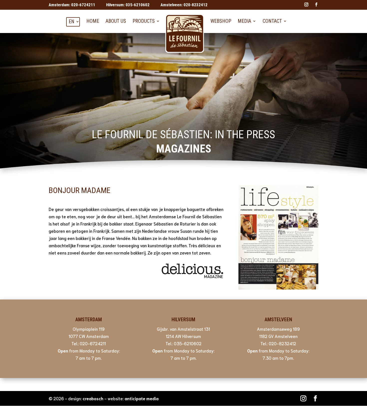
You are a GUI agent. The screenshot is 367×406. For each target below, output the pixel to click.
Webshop (220, 21)
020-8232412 (195, 4)
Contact (272, 21)
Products (144, 21)
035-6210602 (138, 4)
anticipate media (142, 398)
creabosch (93, 398)
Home (92, 21)
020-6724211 (83, 4)
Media (244, 21)
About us (116, 21)
